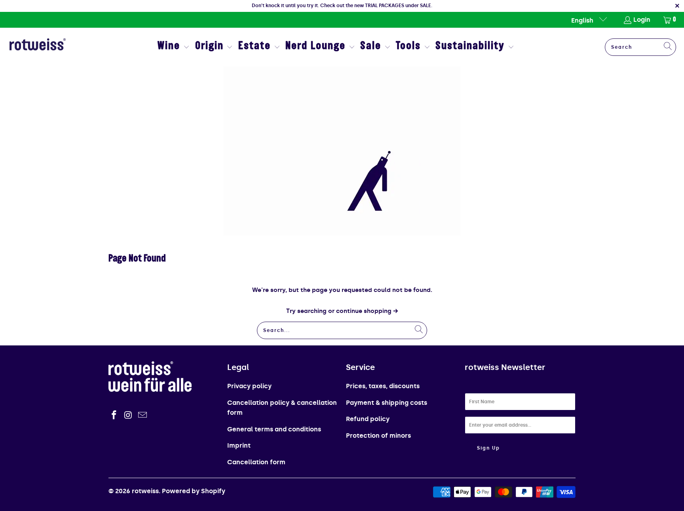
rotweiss (145, 491)
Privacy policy (249, 386)
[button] (174, 47)
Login (641, 19)
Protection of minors (378, 435)
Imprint (239, 445)
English (583, 20)
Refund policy (368, 419)
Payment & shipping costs (386, 402)
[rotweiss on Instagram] (129, 415)
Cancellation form (256, 462)
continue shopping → (367, 311)
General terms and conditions (274, 429)
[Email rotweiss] (142, 415)
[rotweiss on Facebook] (114, 415)
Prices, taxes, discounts (383, 386)
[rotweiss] (37, 47)
